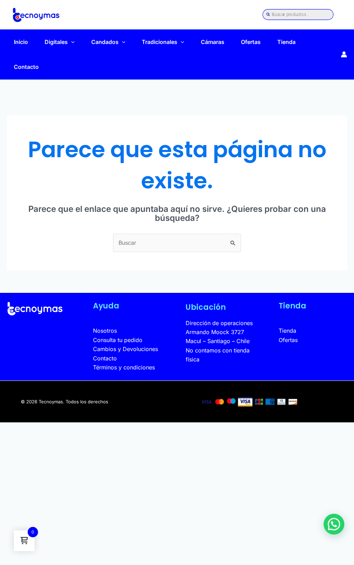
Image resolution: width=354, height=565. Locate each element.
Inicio (21, 41)
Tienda (286, 41)
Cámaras (212, 41)
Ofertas (251, 41)
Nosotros (105, 330)
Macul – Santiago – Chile (218, 341)
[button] (71, 41)
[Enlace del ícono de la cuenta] (344, 54)
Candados (105, 41)
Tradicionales (159, 41)
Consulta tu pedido (117, 340)
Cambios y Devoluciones (125, 349)
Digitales (56, 41)
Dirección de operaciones (219, 323)
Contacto (26, 66)
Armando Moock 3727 (215, 332)
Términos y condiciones (124, 367)
